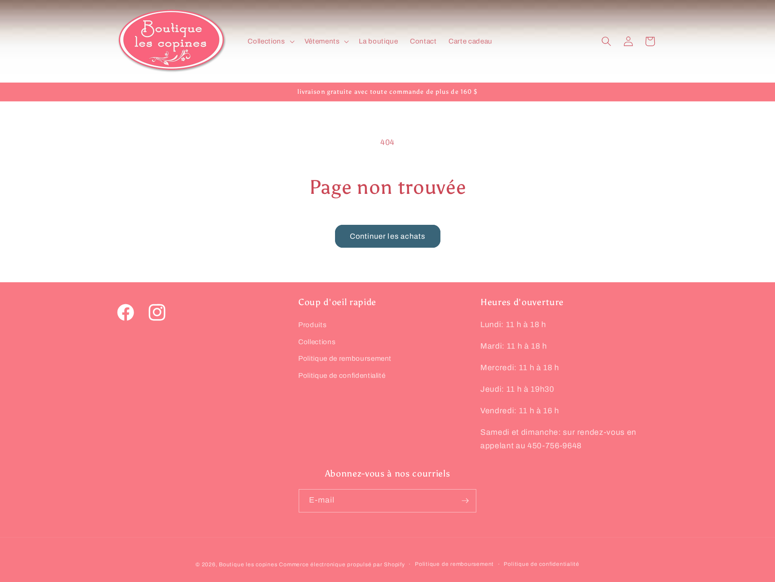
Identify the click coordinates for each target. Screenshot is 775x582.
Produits (312, 324)
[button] (270, 41)
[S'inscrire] (465, 500)
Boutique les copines (248, 564)
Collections (316, 342)
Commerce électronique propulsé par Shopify (342, 564)
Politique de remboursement (345, 358)
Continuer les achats (388, 236)
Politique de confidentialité (341, 375)
